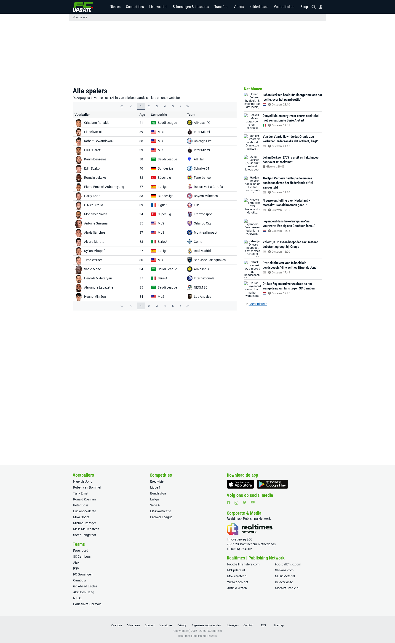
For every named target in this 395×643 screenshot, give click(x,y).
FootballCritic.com (288, 564)
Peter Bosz (80, 505)
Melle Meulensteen (86, 529)
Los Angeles (202, 296)
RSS (263, 625)
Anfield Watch (237, 588)
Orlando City (202, 223)
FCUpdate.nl (236, 570)
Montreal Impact (205, 232)
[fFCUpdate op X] (244, 502)
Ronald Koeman (84, 499)
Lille (196, 205)
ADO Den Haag (83, 592)
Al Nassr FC (202, 122)
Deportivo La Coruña (208, 187)
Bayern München (206, 196)
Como (198, 241)
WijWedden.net (237, 582)
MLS (161, 132)
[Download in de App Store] (240, 484)
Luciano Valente (84, 511)
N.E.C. (77, 598)
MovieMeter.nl (237, 576)
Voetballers (80, 17)
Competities (135, 7)
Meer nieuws (258, 304)
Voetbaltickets (284, 7)
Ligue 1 (163, 205)
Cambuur (79, 580)
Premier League (161, 517)
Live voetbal (158, 7)
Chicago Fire (202, 141)
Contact (150, 625)
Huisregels (232, 625)
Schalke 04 (201, 168)
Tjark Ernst (80, 493)
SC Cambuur (82, 556)
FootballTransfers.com (243, 564)
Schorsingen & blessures (191, 7)
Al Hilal (198, 159)
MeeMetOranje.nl (287, 588)
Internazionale (204, 278)
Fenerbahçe (202, 177)
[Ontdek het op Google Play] (272, 484)
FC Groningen (83, 574)
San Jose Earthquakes (210, 260)
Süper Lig (164, 177)
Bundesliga (165, 168)
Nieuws (115, 7)
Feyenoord (80, 550)
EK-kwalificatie (160, 511)
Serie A (162, 241)
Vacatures (166, 625)
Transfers (221, 7)
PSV (76, 568)
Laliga (154, 499)
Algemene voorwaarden (206, 625)
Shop (304, 7)
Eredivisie (156, 481)
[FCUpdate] (83, 7)
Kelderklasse (258, 7)
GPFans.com (284, 570)
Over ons (116, 625)
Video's (239, 7)
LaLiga (163, 187)
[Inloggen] (319, 7)
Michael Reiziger (84, 523)
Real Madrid (202, 251)
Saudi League (167, 122)
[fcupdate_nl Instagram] (236, 503)
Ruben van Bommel (87, 487)
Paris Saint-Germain (87, 604)
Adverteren (133, 625)
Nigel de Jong (82, 481)
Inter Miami (202, 132)
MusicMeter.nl (285, 576)
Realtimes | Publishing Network (197, 636)
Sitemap (278, 625)
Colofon (248, 625)
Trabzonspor (203, 214)
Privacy (182, 625)
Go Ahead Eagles (85, 586)
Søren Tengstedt (84, 535)
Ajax (76, 562)
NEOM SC (201, 287)
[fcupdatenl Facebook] (228, 502)
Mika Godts (81, 517)
